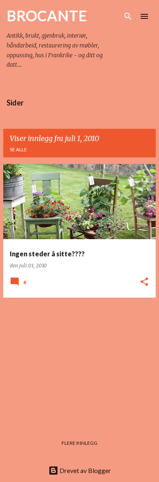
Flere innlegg (79, 443)
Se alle (18, 149)
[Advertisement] (79, 361)
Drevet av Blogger (84, 470)
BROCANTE (47, 16)
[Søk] (128, 16)
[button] (144, 282)
